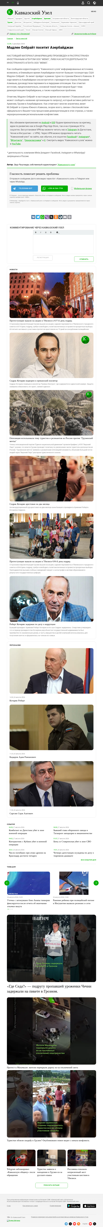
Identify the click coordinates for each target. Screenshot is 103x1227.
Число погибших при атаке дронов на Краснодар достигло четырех (27, 854)
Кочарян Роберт (17, 700)
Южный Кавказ (51, 30)
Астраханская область (61, 18)
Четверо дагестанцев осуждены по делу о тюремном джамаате (74, 854)
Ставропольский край (15, 30)
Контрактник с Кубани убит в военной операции (28, 843)
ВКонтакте (16, 140)
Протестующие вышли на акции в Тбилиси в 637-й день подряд (41, 320)
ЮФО (61, 30)
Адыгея (27, 18)
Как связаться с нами (30, 1206)
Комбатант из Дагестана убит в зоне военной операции (26, 832)
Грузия (9, 22)
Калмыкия (55, 22)
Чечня (28, 30)
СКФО (83, 26)
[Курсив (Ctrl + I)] (40, 232)
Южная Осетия (37, 30)
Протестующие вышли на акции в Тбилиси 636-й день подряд (40, 561)
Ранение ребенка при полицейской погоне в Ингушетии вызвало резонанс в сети (73, 902)
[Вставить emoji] (57, 232)
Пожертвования (55, 1206)
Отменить (84, 259)
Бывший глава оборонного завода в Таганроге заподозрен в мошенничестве (73, 832)
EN (13, 2)
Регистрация (43, 257)
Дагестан (17, 22)
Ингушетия (27, 22)
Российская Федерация (32, 26)
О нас (9, 1206)
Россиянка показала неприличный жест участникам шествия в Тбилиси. (78, 1173)
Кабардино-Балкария (41, 22)
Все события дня (88, 860)
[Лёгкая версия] (18, 3)
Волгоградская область (79, 18)
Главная (10, 38)
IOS (53, 122)
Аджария (18, 18)
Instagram (84, 136)
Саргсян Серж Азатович (21, 813)
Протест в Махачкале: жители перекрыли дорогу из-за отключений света (42, 1067)
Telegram (72, 129)
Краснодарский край (86, 22)
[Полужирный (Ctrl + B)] (35, 232)
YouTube (16, 143)
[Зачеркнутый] (50, 232)
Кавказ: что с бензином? (19, 34)
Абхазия (10, 18)
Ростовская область (50, 26)
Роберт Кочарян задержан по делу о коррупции (32, 624)
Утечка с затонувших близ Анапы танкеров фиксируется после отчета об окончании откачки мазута (28, 903)
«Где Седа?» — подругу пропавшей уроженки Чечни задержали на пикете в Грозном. (49, 988)
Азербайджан (37, 18)
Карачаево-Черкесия (69, 22)
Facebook (72, 136)
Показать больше (52, 1185)
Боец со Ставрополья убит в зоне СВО (72, 841)
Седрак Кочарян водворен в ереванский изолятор (34, 380)
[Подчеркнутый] (45, 232)
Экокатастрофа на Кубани (85, 34)
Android (45, 122)
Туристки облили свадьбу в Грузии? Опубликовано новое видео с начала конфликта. (48, 1140)
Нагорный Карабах (14, 26)
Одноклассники (33, 140)
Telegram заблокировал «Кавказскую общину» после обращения (21, 1172)
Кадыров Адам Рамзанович (23, 756)
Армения (47, 18)
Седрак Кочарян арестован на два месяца (29, 503)
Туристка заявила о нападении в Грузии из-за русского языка (49, 1172)
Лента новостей (21, 38)
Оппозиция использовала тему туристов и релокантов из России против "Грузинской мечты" (51, 440)
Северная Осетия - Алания (69, 26)
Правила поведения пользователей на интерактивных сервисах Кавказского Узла (59, 1217)
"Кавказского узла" (66, 164)
